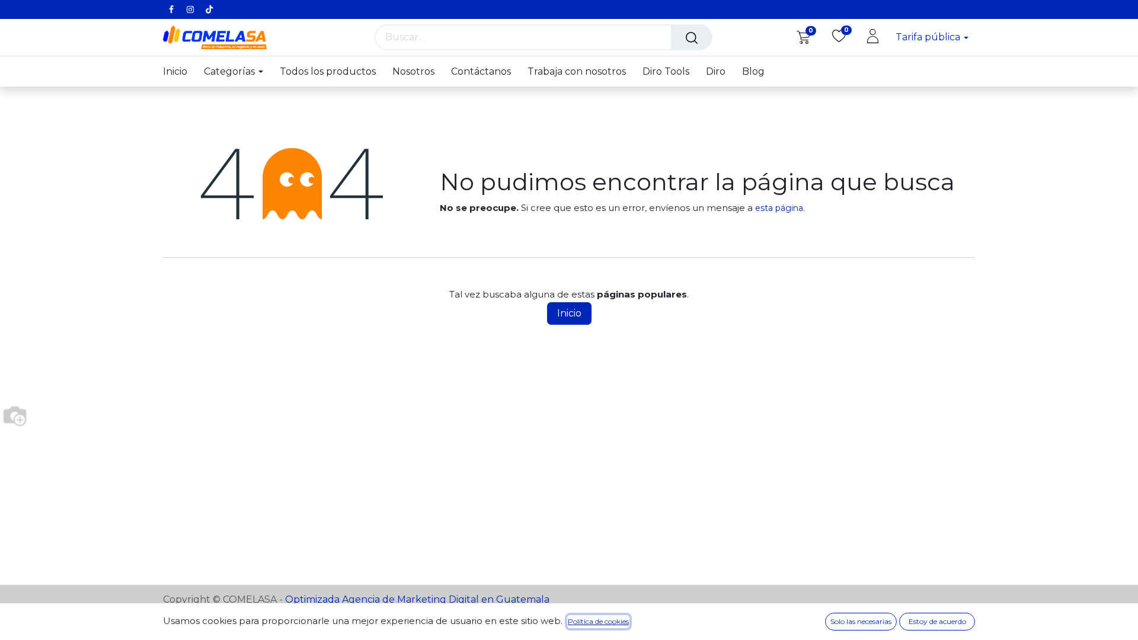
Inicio (569, 313)
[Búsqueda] (691, 37)
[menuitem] (179, 71)
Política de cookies (598, 621)
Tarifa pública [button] (929, 37)
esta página (779, 208)
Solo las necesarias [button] (860, 621)
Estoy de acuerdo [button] (937, 621)
